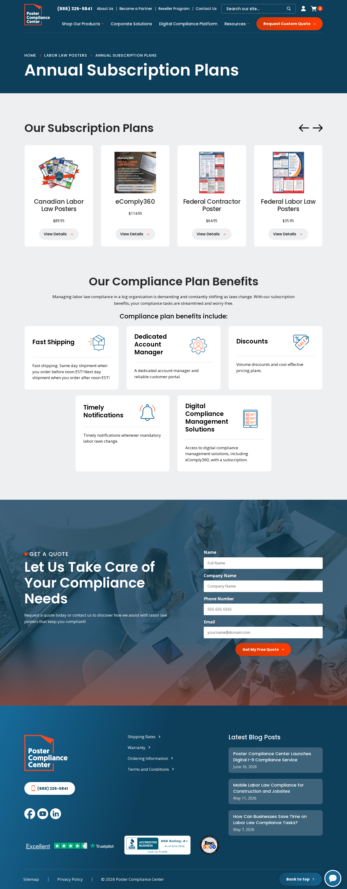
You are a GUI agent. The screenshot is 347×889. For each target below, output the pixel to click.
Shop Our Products (81, 24)
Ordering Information (148, 758)
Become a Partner (135, 8)
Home (30, 55)
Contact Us (206, 8)
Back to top (297, 879)
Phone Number (220, 598)
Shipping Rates (142, 736)
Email (210, 622)
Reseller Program (174, 8)
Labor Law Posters (65, 55)
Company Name (221, 575)
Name (211, 552)
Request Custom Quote (286, 23)
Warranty (136, 747)
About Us (105, 8)
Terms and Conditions (148, 769)
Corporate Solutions (131, 24)
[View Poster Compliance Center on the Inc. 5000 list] (209, 845)
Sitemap (31, 879)
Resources (235, 24)
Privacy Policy (70, 879)
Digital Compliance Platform (188, 24)
